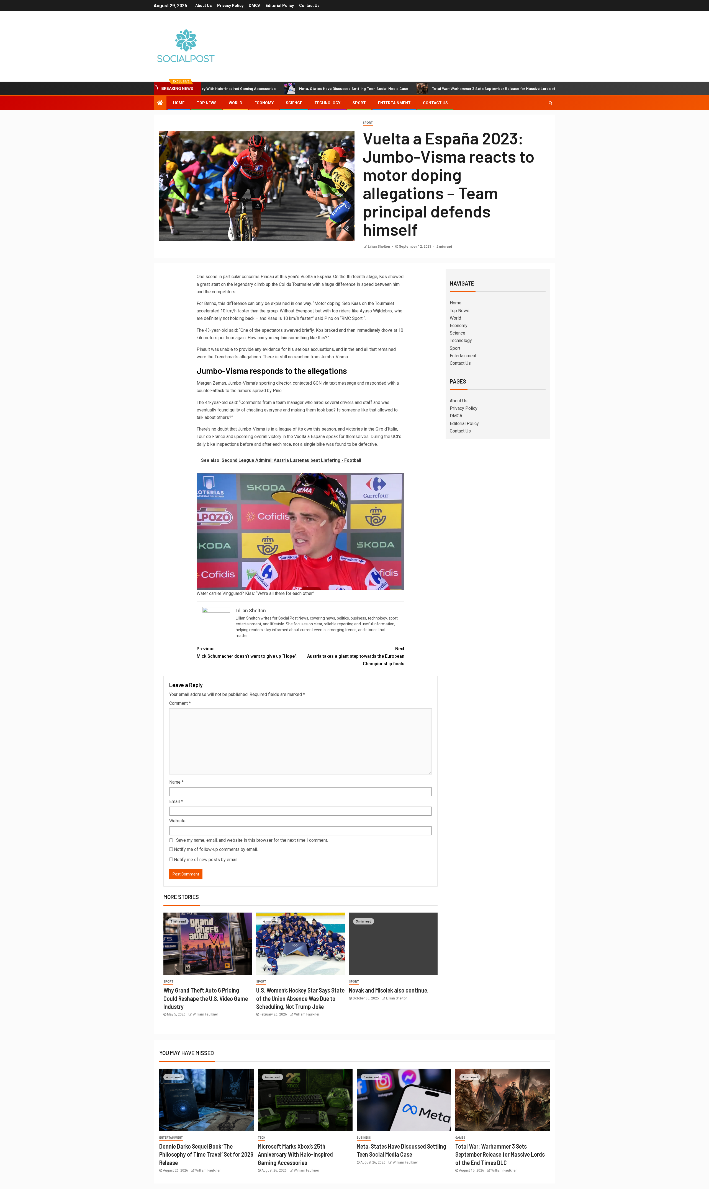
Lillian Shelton (379, 246)
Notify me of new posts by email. (206, 859)
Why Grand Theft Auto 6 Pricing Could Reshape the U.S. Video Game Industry (205, 998)
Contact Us (309, 5)
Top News (207, 103)
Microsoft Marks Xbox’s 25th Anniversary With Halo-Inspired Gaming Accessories (295, 1154)
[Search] (550, 103)
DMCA (254, 5)
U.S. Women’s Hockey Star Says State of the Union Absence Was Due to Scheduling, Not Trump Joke (300, 998)
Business (364, 1137)
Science (294, 103)
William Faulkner (205, 1014)
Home (178, 103)
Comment (180, 703)
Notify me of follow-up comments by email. (216, 849)
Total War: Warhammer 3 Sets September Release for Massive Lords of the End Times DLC (463, 88)
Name (176, 782)
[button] (300, 531)
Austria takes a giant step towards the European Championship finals (355, 656)
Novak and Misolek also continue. (388, 990)
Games (460, 1137)
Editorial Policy (280, 5)
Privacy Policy (230, 5)
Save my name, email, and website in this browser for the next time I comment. (252, 840)
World (235, 103)
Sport (359, 103)
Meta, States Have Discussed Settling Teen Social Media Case (306, 88)
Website (177, 820)
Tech (261, 1137)
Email (176, 801)
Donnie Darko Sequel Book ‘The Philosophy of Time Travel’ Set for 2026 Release (206, 1154)
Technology (327, 103)
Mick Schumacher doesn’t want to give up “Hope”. (247, 652)
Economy (264, 103)
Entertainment (394, 103)
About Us (203, 5)
